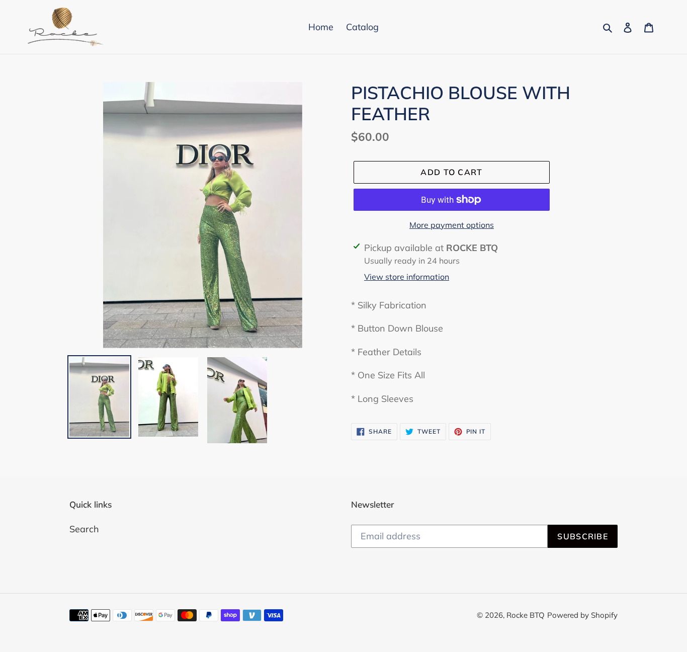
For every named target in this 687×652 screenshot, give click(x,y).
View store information (406, 277)
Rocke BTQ (525, 615)
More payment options (451, 225)
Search (84, 529)
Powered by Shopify (582, 615)
